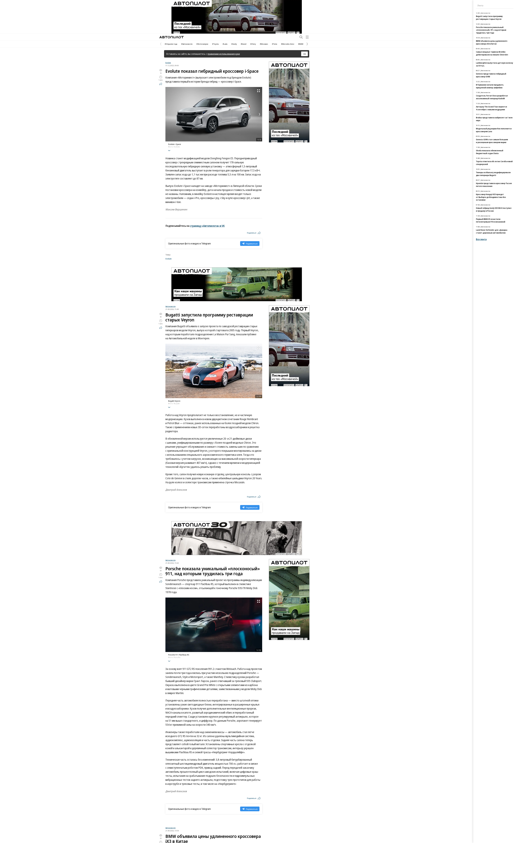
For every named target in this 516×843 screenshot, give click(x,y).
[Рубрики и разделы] (307, 37)
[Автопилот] (171, 37)
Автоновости (170, 306)
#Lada (225, 44)
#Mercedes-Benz (287, 44)
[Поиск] (301, 37)
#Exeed (243, 44)
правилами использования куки (223, 53)
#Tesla (274, 44)
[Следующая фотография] (259, 114)
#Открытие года (171, 44)
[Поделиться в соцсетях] (160, 83)
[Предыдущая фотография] (168, 114)
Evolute (168, 62)
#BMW (300, 44)
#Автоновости (186, 44)
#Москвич (264, 44)
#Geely (234, 44)
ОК (304, 54)
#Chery (253, 44)
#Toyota (215, 44)
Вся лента (481, 239)
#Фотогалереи (202, 44)
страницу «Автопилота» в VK (207, 226)
